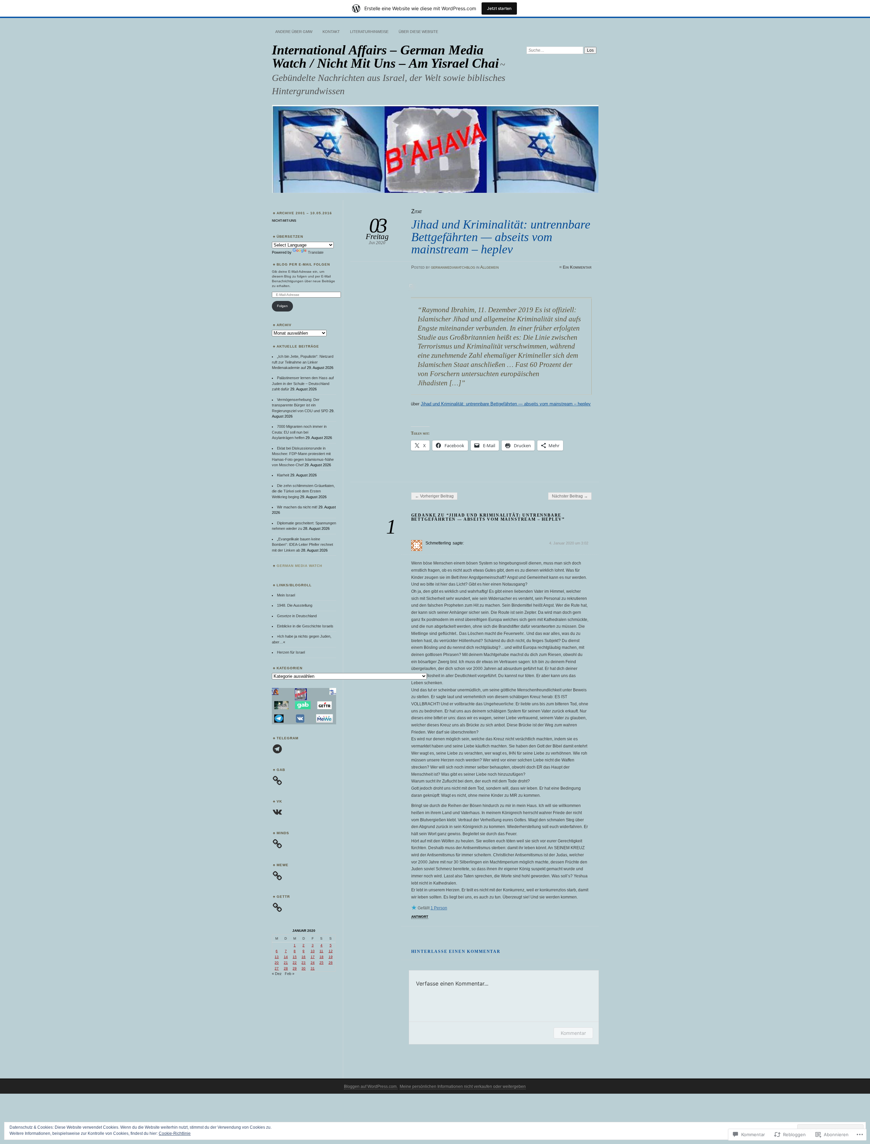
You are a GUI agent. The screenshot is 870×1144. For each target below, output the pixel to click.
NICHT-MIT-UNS (284, 220)
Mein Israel (286, 595)
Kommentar (573, 1033)
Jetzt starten (499, 8)
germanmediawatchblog (453, 267)
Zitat (416, 211)
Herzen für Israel (291, 652)
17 (313, 957)
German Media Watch (299, 566)
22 (295, 962)
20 (277, 962)
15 (295, 957)
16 (303, 957)
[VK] (277, 812)
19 (331, 957)
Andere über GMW (293, 32)
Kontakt (331, 32)
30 (303, 968)
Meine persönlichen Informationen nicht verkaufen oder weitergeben (463, 1086)
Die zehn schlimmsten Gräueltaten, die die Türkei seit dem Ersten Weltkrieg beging (303, 491)
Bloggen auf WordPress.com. (371, 1086)
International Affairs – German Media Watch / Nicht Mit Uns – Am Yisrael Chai (385, 56)
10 (313, 951)
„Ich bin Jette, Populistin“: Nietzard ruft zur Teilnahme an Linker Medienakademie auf (302, 362)
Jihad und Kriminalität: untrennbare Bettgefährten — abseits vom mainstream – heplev (506, 403)
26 (331, 962)
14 (286, 957)
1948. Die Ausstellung (294, 605)
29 (295, 968)
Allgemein (489, 267)
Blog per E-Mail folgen (303, 264)
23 (303, 962)
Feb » (289, 974)
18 (321, 957)
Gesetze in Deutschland (297, 616)
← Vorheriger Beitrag (434, 496)
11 (321, 951)
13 (277, 957)
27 (277, 968)
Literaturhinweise (369, 32)
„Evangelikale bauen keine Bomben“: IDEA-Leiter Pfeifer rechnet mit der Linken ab (302, 544)
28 (286, 968)
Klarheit (283, 475)
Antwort (419, 917)
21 (286, 962)
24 (313, 962)
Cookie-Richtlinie (175, 1133)
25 (321, 962)
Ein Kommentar (577, 267)
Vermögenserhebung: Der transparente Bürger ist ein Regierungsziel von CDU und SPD (300, 405)
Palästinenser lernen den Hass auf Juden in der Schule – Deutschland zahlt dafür (303, 383)
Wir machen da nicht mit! (297, 507)
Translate (316, 252)
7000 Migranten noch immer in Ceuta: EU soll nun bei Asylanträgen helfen (299, 432)
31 (313, 968)
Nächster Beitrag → (570, 496)
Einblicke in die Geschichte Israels (305, 626)
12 (331, 951)
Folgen (282, 306)
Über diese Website (418, 32)
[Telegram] (277, 748)
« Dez (277, 974)
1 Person (439, 908)
